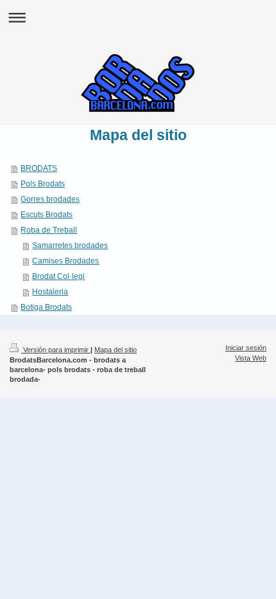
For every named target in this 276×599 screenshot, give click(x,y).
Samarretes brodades (70, 245)
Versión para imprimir (56, 349)
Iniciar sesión (245, 348)
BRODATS (39, 168)
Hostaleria (50, 291)
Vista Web (250, 358)
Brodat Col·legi (58, 276)
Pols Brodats (43, 183)
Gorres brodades (50, 199)
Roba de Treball (49, 230)
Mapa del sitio (115, 349)
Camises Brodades (65, 260)
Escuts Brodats (47, 214)
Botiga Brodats (46, 307)
